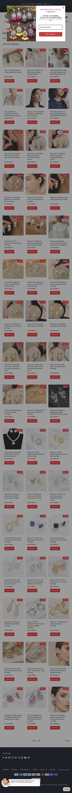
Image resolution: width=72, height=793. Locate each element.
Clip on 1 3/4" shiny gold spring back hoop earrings (22, 782)
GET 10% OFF (50, 34)
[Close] (63, 8)
